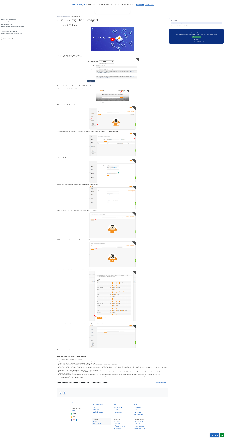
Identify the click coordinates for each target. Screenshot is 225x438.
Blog (115, 404)
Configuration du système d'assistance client (11, 33)
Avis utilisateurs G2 (118, 428)
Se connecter (135, 1)
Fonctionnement (96, 409)
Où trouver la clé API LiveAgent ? (177, 23)
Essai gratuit (139, 4)
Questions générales (6, 21)
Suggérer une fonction (119, 425)
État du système (118, 412)
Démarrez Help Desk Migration (8, 19)
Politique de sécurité (138, 421)
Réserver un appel (149, 4)
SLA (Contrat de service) (139, 428)
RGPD (135, 409)
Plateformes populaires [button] (98, 412)
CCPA (135, 411)
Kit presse (116, 409)
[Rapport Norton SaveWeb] (73, 416)
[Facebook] (72, 420)
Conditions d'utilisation (139, 426)
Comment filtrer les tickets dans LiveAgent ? (179, 25)
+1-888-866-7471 (74, 410)
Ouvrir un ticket (137, 412)
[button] (100, 4)
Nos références (117, 421)
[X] (78, 420)
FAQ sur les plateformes (6, 24)
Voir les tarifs (196, 39)
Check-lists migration (118, 407)
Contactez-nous (137, 407)
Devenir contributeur (97, 423)
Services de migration (98, 404)
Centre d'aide (91, 4)
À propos (136, 404)
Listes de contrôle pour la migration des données (12, 26)
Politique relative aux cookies (140, 425)
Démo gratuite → (196, 36)
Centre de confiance (138, 414)
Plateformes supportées (98, 406)
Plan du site (116, 411)
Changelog (95, 411)
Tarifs (94, 407)
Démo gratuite (143, 1)
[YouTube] (74, 420)
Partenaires (95, 421)
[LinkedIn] (76, 420)
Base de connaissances (119, 406)
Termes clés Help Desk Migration (9, 31)
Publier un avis (117, 423)
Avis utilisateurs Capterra (119, 426)
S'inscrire (216, 435)
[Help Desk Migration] (72, 402)
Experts (136, 406)
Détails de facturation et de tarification (10, 29)
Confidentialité (137, 423)
